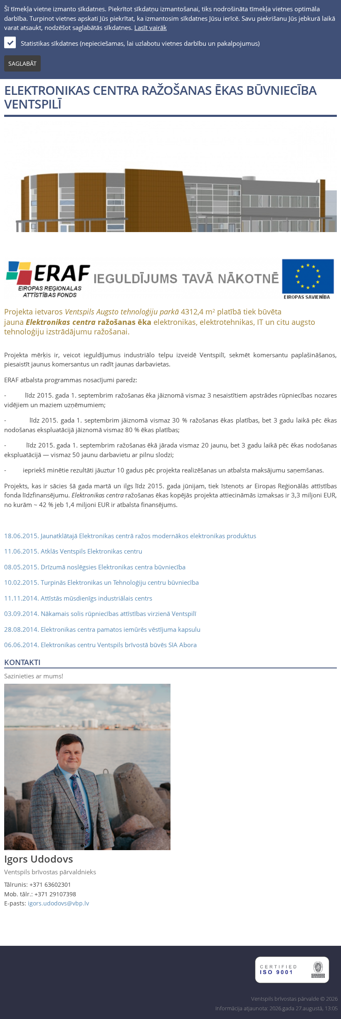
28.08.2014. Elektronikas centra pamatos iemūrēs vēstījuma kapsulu (102, 629)
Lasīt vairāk (150, 27)
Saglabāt (22, 63)
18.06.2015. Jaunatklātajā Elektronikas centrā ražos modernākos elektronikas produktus (130, 536)
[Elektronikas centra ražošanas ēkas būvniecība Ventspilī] (170, 227)
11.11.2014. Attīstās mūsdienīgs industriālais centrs (78, 598)
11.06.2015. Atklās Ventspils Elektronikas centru (73, 551)
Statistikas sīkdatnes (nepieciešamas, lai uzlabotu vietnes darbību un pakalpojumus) (140, 43)
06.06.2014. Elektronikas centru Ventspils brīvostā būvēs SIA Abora (100, 645)
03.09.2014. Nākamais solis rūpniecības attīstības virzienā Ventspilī (100, 613)
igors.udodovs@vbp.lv (58, 903)
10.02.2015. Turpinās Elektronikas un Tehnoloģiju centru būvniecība (101, 582)
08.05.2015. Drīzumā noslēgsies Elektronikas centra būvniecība (94, 567)
